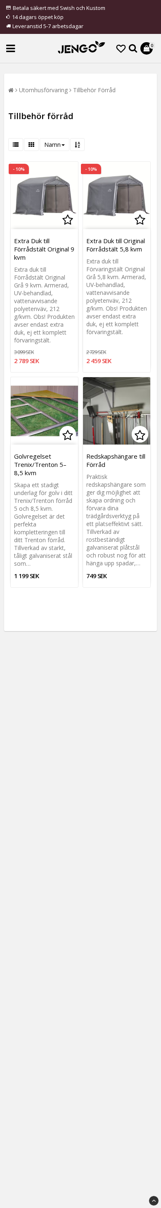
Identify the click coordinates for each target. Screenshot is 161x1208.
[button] (120, 48)
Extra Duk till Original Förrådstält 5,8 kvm (115, 245)
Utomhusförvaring (43, 90)
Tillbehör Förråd (94, 90)
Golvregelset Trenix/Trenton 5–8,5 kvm (40, 464)
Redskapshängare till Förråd (115, 460)
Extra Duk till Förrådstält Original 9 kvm (44, 249)
